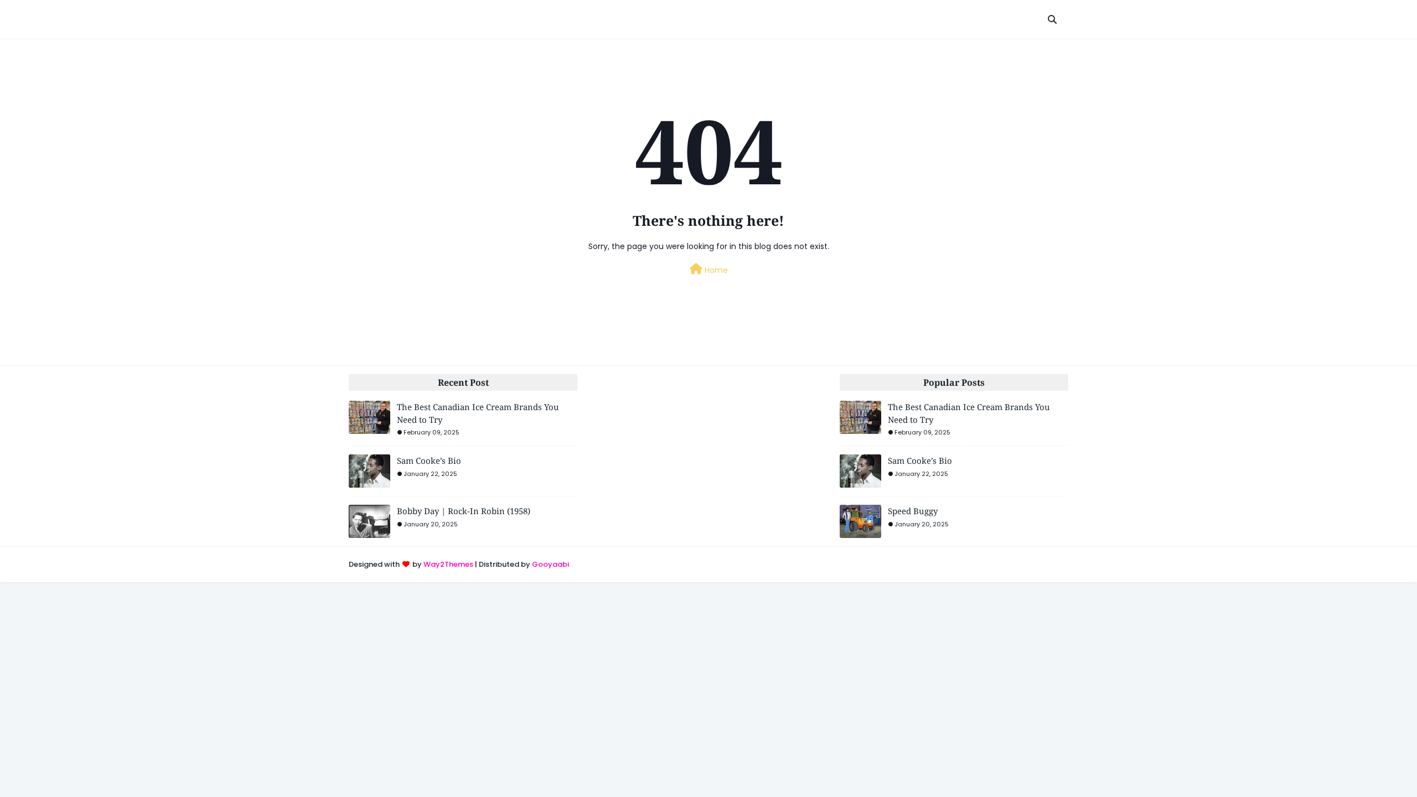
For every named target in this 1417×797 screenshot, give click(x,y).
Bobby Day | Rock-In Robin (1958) (463, 510)
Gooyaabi (550, 564)
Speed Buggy (913, 510)
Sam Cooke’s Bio (429, 460)
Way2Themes (448, 564)
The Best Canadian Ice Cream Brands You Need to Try (478, 413)
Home (715, 270)
